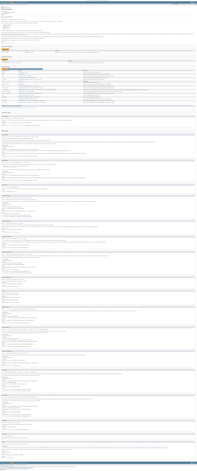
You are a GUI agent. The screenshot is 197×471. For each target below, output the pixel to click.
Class (13, 62)
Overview (2, 2)
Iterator (10, 62)
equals (6, 107)
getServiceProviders (22, 87)
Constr (10, 4)
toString (25, 107)
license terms (109, 0)
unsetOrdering (21, 102)
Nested (5, 4)
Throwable (4, 454)
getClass (9, 107)
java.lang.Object (4, 11)
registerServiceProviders (23, 98)
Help (26, 2)
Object (5, 17)
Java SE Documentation (23, 466)
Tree (17, 2)
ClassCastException (5, 216)
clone (3, 107)
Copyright (1, 468)
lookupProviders (21, 91)
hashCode (14, 107)
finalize (20, 81)
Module (5, 2)
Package (8, 2)
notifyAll (21, 107)
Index (24, 2)
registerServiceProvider (23, 96)
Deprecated (20, 2)
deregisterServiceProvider (23, 77)
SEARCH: (173, 4)
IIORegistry (3, 14)
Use (14, 2)
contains (20, 72)
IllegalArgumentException (7, 125)
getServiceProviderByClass (23, 85)
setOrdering (20, 100)
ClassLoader (37, 93)
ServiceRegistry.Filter (29, 52)
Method (13, 4)
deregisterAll (21, 75)
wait (29, 107)
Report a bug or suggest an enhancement (6, 465)
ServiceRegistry (5, 62)
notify (17, 107)
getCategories (21, 84)
